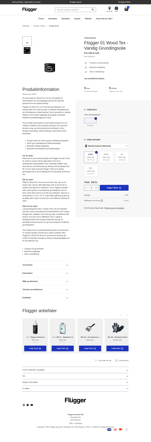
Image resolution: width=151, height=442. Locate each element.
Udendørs (65, 19)
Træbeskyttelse (90, 38)
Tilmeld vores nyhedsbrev (114, 208)
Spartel (77, 19)
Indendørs (52, 19)
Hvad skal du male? (104, 19)
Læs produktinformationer (94, 78)
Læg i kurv (113, 187)
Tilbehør (88, 19)
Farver (41, 19)
